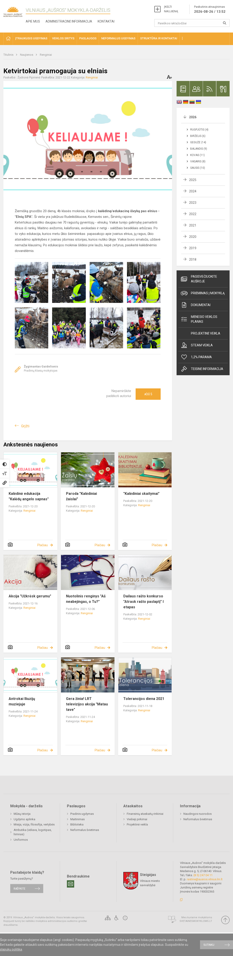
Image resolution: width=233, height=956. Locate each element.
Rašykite (19, 888)
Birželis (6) (197, 136)
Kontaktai (106, 21)
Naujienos (27, 54)
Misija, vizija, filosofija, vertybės (34, 824)
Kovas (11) (197, 155)
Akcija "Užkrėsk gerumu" (30, 596)
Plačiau (42, 545)
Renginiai (46, 54)
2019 (192, 248)
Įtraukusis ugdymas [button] (31, 38)
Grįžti (25, 426)
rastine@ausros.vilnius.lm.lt (205, 879)
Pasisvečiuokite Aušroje (204, 279)
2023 (192, 202)
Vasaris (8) (197, 161)
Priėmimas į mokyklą (208, 293)
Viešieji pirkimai (137, 819)
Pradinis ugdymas (82, 813)
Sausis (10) (197, 167)
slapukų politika (11, 949)
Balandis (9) (198, 148)
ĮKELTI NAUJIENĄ (171, 9)
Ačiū (148, 394)
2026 (192, 117)
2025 (192, 180)
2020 (192, 237)
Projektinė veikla (205, 333)
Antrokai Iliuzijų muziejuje (22, 701)
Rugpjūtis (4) (199, 129)
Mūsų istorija (22, 813)
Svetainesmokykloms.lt (196, 921)
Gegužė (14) (198, 142)
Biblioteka (77, 824)
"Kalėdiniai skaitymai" (141, 493)
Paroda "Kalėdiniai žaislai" (81, 496)
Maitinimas (77, 819)
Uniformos (21, 839)
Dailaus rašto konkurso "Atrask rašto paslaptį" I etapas (143, 601)
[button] (8, 39)
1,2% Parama (201, 357)
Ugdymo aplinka (24, 819)
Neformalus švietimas (84, 830)
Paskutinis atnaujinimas (209, 9)
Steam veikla (202, 345)
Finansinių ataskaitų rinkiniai (145, 813)
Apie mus (33, 21)
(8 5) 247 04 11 (203, 875)
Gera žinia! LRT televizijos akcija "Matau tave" (87, 704)
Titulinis (8, 54)
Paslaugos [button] (87, 38)
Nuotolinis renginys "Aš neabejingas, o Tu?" (86, 599)
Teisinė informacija (207, 369)
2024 (192, 191)
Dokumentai (200, 305)
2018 (192, 259)
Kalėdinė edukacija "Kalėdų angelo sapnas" (29, 496)
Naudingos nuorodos (197, 813)
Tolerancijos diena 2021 (143, 699)
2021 (192, 225)
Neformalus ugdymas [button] (118, 38)
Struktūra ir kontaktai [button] (158, 38)
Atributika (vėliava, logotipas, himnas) (33, 832)
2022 (192, 214)
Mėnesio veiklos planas (204, 319)
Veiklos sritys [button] (63, 38)
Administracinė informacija (69, 21)
